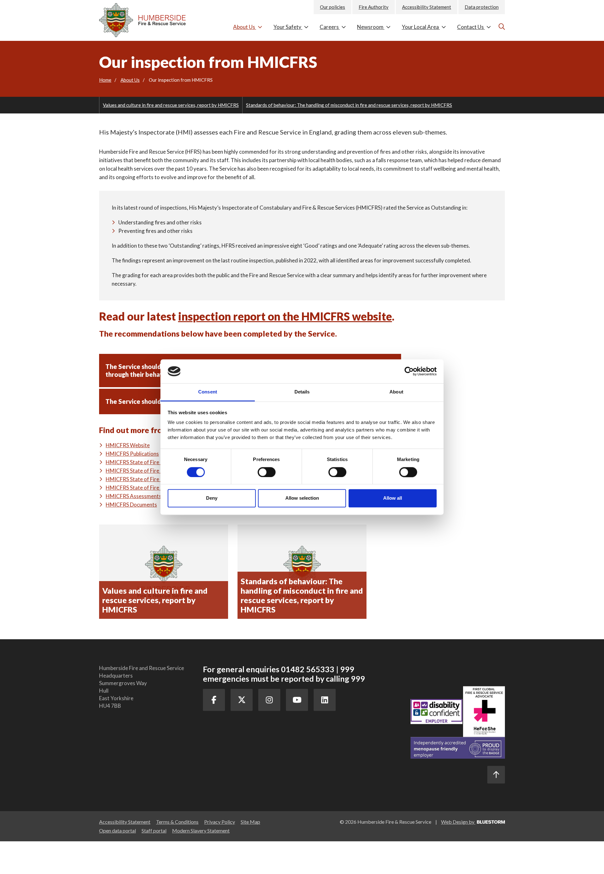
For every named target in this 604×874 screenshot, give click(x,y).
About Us (244, 27)
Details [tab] (302, 392)
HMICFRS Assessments (133, 496)
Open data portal (117, 830)
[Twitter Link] (242, 700)
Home (105, 80)
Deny (211, 498)
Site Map (250, 822)
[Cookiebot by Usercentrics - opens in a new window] (409, 371)
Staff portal (154, 830)
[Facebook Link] (214, 700)
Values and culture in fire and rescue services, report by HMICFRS (171, 105)
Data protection (482, 7)
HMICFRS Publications (132, 453)
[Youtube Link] (297, 700)
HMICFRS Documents (131, 504)
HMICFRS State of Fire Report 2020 (148, 470)
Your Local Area (421, 27)
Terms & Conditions (177, 822)
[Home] (146, 18)
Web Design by (458, 822)
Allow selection (302, 498)
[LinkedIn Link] (325, 700)
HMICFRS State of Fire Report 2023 (148, 479)
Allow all (392, 498)
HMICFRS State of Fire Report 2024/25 (152, 487)
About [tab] (396, 392)
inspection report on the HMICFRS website (285, 316)
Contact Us (471, 27)
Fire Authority (374, 7)
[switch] (267, 472)
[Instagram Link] (269, 700)
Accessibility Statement (426, 7)
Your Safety (287, 27)
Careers (330, 27)
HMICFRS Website (128, 445)
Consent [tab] (207, 392)
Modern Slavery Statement (201, 830)
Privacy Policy (219, 822)
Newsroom (370, 27)
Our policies (332, 7)
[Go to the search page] (501, 26)
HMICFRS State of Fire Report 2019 (148, 462)
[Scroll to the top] (496, 774)
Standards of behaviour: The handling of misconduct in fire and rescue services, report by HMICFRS (349, 105)
